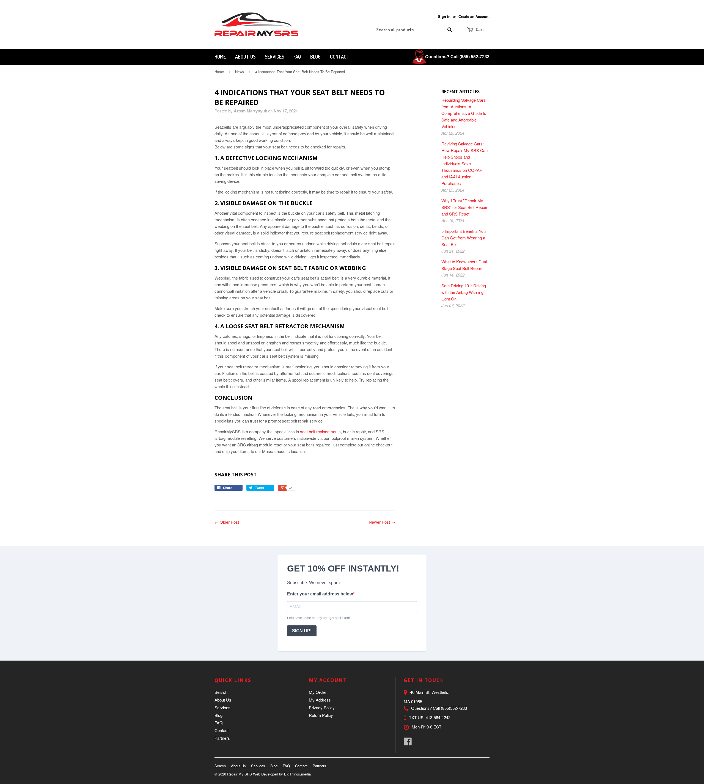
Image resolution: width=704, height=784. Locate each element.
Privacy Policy (322, 707)
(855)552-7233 (454, 708)
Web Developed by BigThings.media (282, 774)
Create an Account (474, 16)
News (239, 71)
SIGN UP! (302, 630)
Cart (479, 29)
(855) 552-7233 (475, 56)
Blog (315, 57)
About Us (245, 57)
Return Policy (321, 715)
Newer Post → (382, 522)
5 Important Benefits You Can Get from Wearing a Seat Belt (463, 237)
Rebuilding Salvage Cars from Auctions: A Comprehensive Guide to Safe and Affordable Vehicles (463, 113)
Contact (340, 57)
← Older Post (227, 522)
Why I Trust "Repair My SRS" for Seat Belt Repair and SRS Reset (464, 207)
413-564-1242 (438, 717)
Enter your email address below (320, 594)
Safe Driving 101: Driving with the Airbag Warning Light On (463, 292)
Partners (222, 738)
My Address (320, 700)
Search (221, 692)
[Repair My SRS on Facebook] (408, 743)
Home (220, 57)
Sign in (444, 16)
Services (274, 57)
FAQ (297, 57)
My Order (317, 692)
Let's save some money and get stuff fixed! (318, 618)
